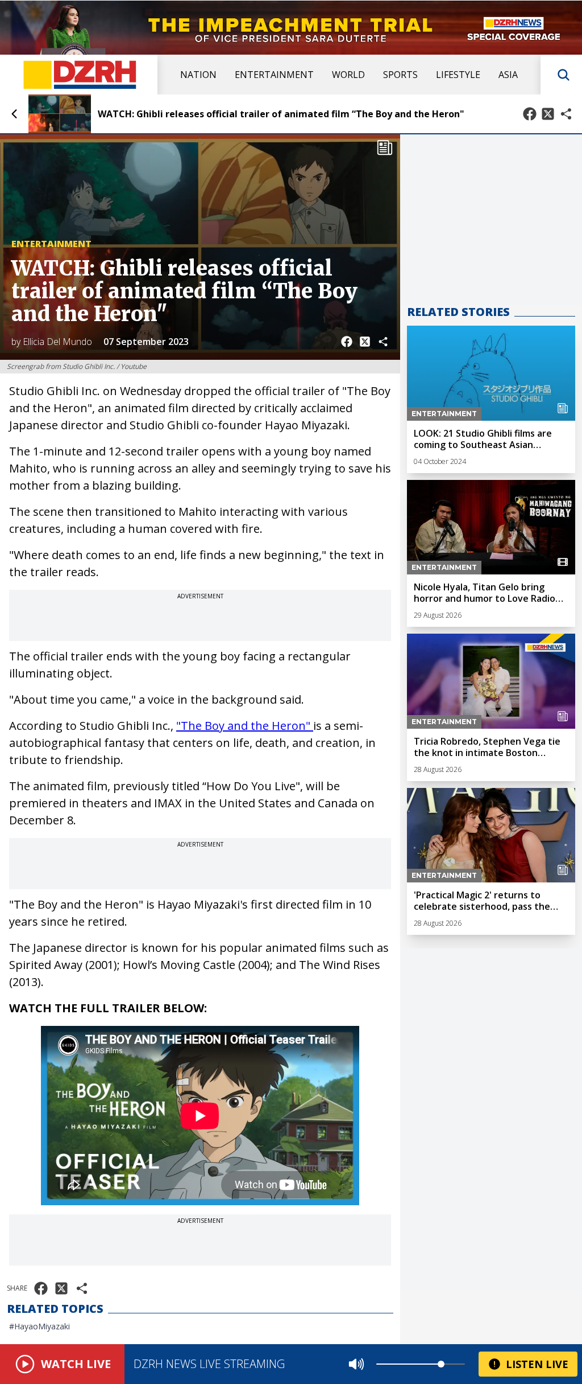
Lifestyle (458, 74)
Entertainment (274, 74)
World (348, 74)
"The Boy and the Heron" (244, 725)
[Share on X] (548, 114)
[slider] (441, 1364)
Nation (198, 74)
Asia (508, 74)
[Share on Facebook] (530, 114)
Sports (400, 74)
